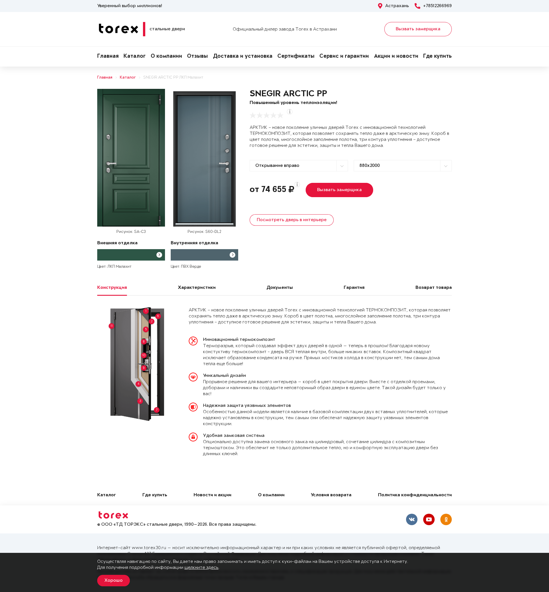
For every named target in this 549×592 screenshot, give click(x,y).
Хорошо (113, 580)
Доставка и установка (242, 56)
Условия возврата (331, 495)
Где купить (437, 56)
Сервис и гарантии (344, 56)
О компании (166, 56)
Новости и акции (212, 495)
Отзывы (197, 56)
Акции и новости (396, 56)
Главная (108, 56)
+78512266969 (437, 6)
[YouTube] (429, 519)
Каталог (135, 56)
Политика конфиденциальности (415, 495)
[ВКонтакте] (411, 519)
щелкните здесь (201, 567)
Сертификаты (296, 56)
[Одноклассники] (446, 519)
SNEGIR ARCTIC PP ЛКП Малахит (173, 77)
